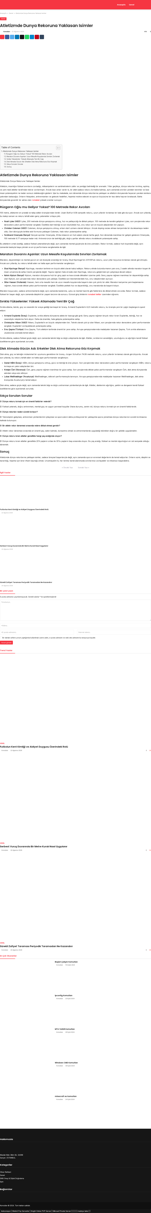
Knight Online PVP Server (41, 1211)
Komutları (6, 31)
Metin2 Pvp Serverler (20, 1211)
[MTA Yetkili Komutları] (26, 1043)
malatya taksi (83, 1211)
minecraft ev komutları (66, 1096)
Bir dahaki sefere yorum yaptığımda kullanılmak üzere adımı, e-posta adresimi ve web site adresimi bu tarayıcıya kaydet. (49, 638)
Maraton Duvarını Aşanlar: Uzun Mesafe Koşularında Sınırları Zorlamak (33, 156)
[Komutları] (11, 4)
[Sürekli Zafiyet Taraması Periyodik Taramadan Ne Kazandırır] (75, 565)
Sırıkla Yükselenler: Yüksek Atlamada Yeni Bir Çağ (25, 159)
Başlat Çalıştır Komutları (66, 962)
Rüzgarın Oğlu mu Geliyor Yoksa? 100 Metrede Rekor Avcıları (29, 154)
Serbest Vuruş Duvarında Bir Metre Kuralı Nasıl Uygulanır (24, 546)
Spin (1, 1182)
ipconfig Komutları (63, 995)
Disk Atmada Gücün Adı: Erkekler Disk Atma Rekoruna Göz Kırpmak (32, 162)
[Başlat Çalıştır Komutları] (26, 976)
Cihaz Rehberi (5, 1172)
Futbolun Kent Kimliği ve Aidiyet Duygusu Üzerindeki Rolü (24, 509)
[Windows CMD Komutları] (26, 1076)
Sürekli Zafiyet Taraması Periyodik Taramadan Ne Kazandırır (26, 582)
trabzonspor (6, 1211)
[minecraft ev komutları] (26, 1110)
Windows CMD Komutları (66, 1062)
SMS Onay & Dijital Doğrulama (12, 1178)
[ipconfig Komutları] (26, 1009)
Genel (131, 5)
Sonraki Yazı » (83, 467)
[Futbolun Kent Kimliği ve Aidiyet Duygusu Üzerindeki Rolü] (75, 492)
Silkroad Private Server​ (62, 1211)
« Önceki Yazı (67, 467)
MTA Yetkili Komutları (65, 1029)
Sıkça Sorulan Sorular (15, 164)
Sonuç (9, 167)
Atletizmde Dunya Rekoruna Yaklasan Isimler (21, 151)
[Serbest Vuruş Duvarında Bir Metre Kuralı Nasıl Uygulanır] (75, 529)
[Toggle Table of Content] (57, 148)
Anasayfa (121, 5)
